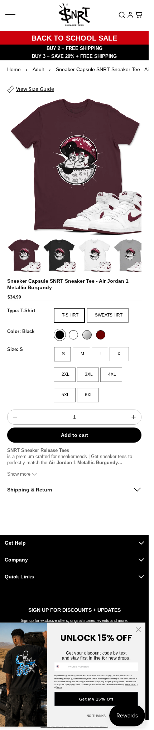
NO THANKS (96, 716)
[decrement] (15, 410)
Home (14, 69)
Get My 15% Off (96, 699)
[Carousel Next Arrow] (132, 249)
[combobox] (61, 666)
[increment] (133, 410)
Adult (38, 69)
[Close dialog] (138, 629)
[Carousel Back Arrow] (16, 249)
